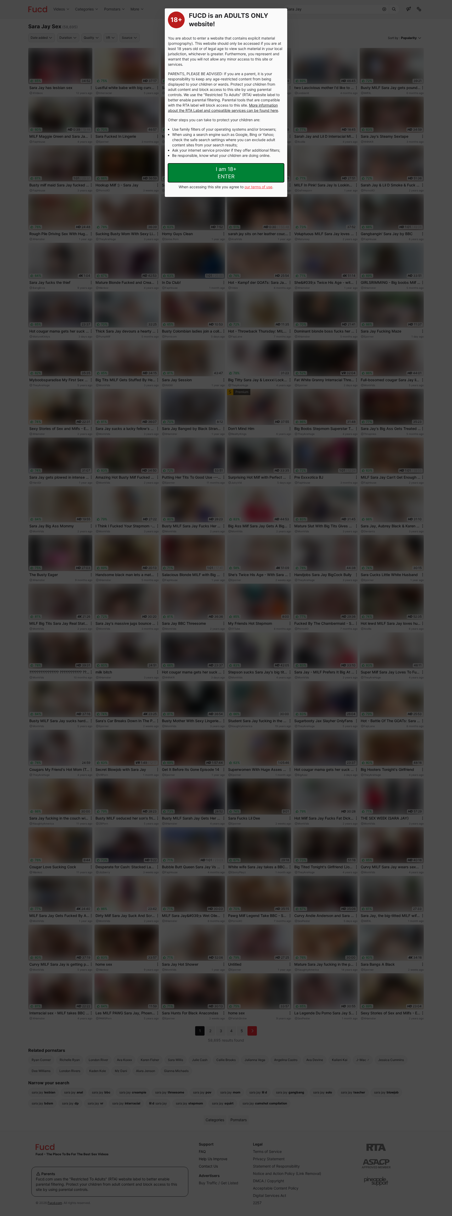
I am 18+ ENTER (226, 173)
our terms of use (258, 187)
